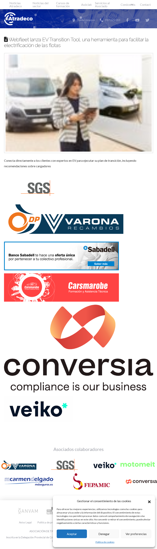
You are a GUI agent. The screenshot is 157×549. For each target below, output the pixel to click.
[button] (149, 501)
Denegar (104, 534)
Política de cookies (105, 542)
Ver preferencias (136, 534)
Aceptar (72, 534)
